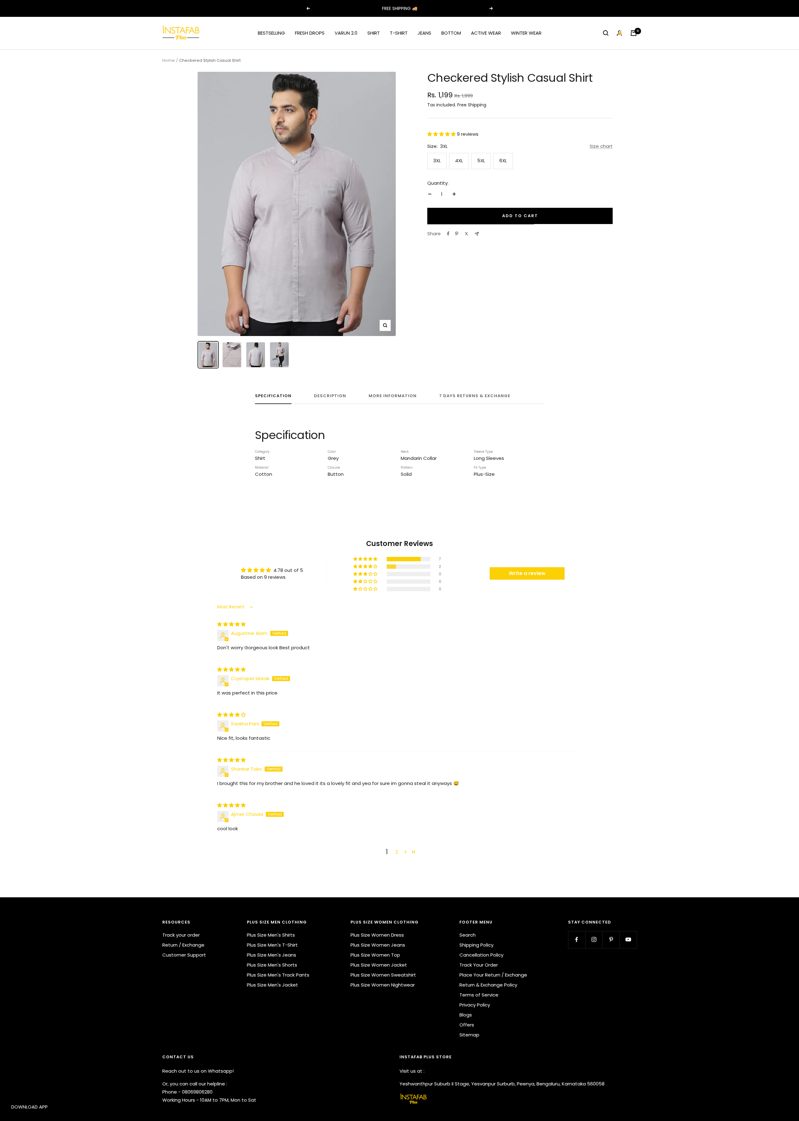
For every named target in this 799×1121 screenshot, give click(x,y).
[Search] (606, 33)
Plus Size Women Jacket (378, 965)
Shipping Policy (476, 945)
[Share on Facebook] (448, 234)
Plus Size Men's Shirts (271, 935)
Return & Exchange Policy (488, 985)
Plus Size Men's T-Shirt (272, 945)
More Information (393, 396)
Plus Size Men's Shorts (272, 965)
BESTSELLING (271, 33)
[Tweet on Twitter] (466, 234)
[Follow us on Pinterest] (611, 939)
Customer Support (184, 955)
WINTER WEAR (526, 33)
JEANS (424, 33)
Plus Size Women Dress (377, 935)
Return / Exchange (183, 945)
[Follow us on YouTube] (628, 939)
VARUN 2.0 (346, 33)
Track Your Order (478, 965)
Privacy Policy (474, 1005)
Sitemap (469, 1034)
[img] (231, 624)
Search (467, 935)
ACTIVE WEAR (486, 33)
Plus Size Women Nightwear (382, 985)
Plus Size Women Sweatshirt (383, 975)
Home (168, 60)
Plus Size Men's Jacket (272, 985)
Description (330, 396)
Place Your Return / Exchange (493, 975)
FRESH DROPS (310, 33)
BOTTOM (451, 33)
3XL (437, 160)
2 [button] (396, 852)
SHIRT (373, 33)
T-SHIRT (399, 33)
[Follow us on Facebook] (576, 939)
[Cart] (633, 33)
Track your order (181, 935)
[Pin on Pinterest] (456, 234)
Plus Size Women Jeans (377, 945)
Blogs (465, 1014)
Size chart (601, 146)
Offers (466, 1024)
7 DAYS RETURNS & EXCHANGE (474, 396)
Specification (273, 396)
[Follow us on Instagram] (593, 939)
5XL (481, 160)
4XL (459, 160)
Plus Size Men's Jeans (271, 955)
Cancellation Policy (481, 955)
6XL (503, 160)
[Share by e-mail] (477, 234)
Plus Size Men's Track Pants (278, 975)
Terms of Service (478, 995)
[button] (442, 134)
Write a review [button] (527, 573)
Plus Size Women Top (375, 955)
